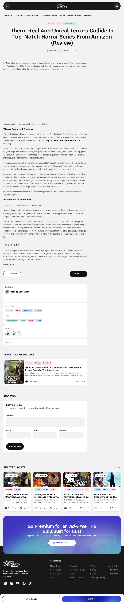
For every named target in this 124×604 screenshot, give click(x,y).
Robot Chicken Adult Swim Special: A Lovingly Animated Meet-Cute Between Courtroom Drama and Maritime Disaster (76, 495)
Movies (37, 363)
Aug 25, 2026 (81, 381)
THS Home (7, 15)
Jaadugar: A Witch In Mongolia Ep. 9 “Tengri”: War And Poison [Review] (46, 495)
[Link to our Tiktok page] (30, 583)
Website (62, 430)
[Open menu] (117, 6)
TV (87, 490)
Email (35, 430)
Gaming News (55, 574)
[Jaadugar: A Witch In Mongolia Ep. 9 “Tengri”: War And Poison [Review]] (47, 479)
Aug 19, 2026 (116, 508)
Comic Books (55, 570)
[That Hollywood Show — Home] (62, 6)
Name (9, 430)
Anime (38, 490)
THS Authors (113, 570)
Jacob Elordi (47, 363)
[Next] (119, 467)
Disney (93, 570)
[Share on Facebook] (7, 333)
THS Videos (113, 574)
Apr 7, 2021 (53, 51)
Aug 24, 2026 (86, 508)
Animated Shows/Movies (74, 490)
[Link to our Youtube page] (18, 583)
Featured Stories (77, 578)
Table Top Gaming (97, 578)
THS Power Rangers (78, 570)
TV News (38, 310)
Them (7, 63)
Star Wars (74, 566)
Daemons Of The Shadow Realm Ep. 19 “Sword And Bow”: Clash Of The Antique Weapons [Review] (106, 495)
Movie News (55, 566)
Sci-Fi (52, 578)
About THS (112, 566)
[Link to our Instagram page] (12, 583)
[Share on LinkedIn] (19, 333)
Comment (10, 416)
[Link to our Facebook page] (24, 583)
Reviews (51, 23)
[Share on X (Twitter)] (13, 333)
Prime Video (27, 310)
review (31, 320)
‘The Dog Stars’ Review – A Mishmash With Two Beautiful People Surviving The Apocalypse (53, 369)
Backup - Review (70, 23)
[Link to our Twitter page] (5, 583)
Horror (59, 23)
